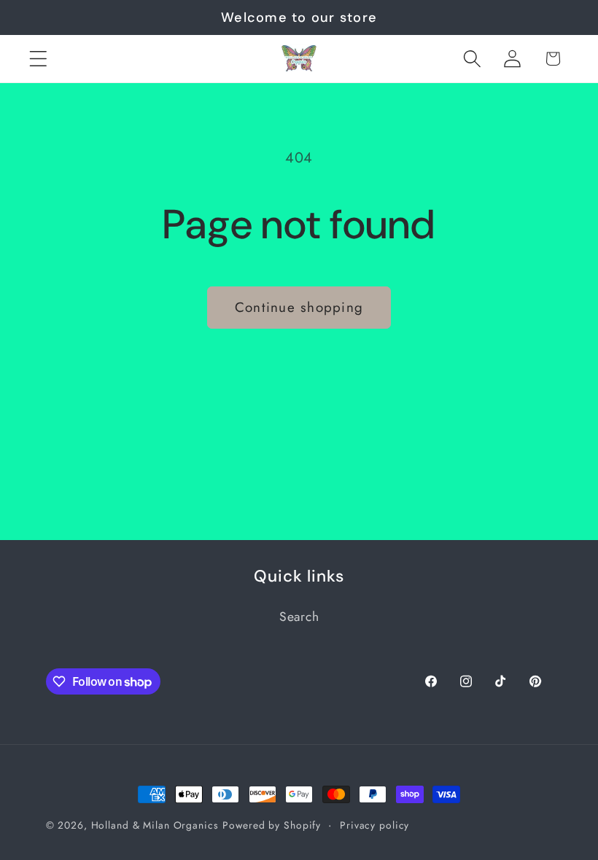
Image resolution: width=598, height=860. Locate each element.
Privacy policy (374, 825)
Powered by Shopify (271, 825)
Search (299, 616)
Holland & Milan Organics (155, 825)
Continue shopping (299, 307)
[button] (38, 59)
